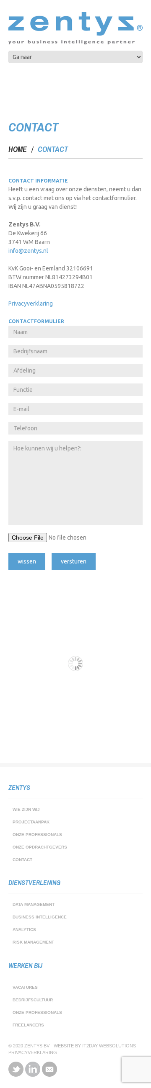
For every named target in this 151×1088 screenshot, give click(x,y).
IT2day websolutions (109, 1045)
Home (17, 149)
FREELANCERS (28, 1025)
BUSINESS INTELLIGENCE (40, 917)
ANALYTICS (24, 929)
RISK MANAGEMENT (33, 942)
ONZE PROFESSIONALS (37, 834)
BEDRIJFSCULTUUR (33, 1000)
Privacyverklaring (30, 303)
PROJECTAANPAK (31, 822)
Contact (22, 859)
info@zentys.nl (28, 250)
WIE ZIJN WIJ (26, 809)
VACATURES (25, 987)
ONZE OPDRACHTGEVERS (40, 847)
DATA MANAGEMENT (34, 904)
